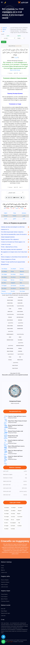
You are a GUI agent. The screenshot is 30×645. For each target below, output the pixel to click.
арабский (4, 28)
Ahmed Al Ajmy (10, 303)
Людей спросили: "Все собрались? (10, 239)
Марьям (22, 274)
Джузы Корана (4, 599)
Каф (21, 283)
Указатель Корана (5, 582)
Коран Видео (4, 611)
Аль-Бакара (4, 269)
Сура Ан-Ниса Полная (15, 70)
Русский (5, 216)
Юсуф (12, 271)
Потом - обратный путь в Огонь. (9, 247)
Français (14, 216)
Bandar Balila (20, 303)
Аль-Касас (13, 277)
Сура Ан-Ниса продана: (6, 293)
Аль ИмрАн (13, 269)
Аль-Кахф (13, 274)
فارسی (23, 216)
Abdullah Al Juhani (10, 340)
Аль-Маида (4, 271)
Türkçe (14, 213)
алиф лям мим (4, 587)
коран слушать (4, 584)
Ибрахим (22, 271)
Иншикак (4, 291)
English (5, 213)
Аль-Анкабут (23, 277)
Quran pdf (3, 609)
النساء (16, 57)
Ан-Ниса (22, 269)
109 (17, 208)
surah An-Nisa (18, 46)
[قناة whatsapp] (3, 642)
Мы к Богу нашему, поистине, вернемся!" (11, 249)
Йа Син (12, 280)
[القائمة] (2, 2)
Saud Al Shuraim (10, 320)
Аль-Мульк (13, 288)
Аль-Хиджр (4, 274)
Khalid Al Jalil (10, 311)
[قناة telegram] (3, 637)
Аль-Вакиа (22, 286)
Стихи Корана (4, 597)
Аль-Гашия (22, 291)
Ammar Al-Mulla (10, 328)
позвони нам (4, 572)
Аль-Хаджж (4, 277)
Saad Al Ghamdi (20, 311)
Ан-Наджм (4, 286)
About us (3, 570)
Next (20, 73)
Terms (2, 568)
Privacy (2, 565)
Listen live (3, 616)
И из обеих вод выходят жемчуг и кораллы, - (12, 232)
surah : (8, 36)
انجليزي (14, 219)
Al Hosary (10, 360)
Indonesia (24, 213)
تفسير (5, 219)
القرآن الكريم (10, 642)
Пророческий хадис (5, 613)
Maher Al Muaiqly (10, 351)
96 (4, 208)
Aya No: (19, 36)
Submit (3, 42)
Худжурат (13, 283)
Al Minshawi (20, 351)
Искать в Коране (5, 580)
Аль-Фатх (4, 283)
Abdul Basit (20, 320)
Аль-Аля (13, 291)
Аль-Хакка (22, 288)
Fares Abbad (20, 340)
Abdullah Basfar (20, 328)
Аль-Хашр (4, 288)
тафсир (4, 29)
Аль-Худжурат (13, 523)
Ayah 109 (16, 73)
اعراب (24, 219)
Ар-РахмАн (13, 286)
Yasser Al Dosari (15, 368)
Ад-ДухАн (18, 519)
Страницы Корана (5, 601)
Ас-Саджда (4, 280)
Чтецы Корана (4, 594)
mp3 (3, 31)
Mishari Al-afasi (20, 360)
